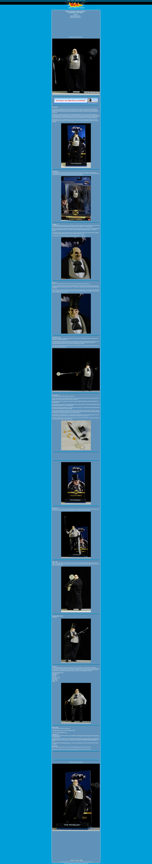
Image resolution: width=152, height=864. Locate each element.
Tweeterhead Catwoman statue (81, 738)
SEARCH (69, 0)
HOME (84, 0)
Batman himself (57, 736)
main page (75, 749)
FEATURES (72, 0)
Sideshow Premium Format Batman (90, 739)
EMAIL (81, 0)
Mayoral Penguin (87, 735)
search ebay (59, 732)
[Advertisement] (75, 27)
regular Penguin (96, 735)
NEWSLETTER (77, 0)
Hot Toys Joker (65, 739)
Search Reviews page (66, 742)
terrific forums (77, 747)
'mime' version (77, 739)
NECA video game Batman (94, 738)
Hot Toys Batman (57, 739)
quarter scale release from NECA (84, 229)
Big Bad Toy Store (56, 730)
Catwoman (80, 735)
